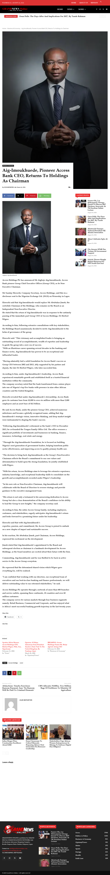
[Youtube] (106, 9)
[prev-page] (3, 753)
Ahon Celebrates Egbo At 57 (98, 240)
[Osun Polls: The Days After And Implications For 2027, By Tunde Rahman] (80, 219)
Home (4, 28)
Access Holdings (13, 663)
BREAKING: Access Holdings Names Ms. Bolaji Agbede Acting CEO (57, 645)
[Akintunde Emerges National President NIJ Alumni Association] (80, 231)
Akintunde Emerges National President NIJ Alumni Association (47, 16)
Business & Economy (14, 28)
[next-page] (7, 753)
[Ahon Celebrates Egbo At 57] (80, 242)
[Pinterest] (14, 673)
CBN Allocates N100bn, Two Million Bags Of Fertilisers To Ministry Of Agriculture (54, 688)
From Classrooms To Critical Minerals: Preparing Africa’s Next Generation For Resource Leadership (35, 745)
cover (21, 663)
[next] (104, 16)
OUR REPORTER (9, 187)
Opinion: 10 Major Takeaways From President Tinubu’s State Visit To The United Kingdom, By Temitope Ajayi (35, 647)
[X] (103, 9)
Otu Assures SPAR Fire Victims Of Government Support (97, 251)
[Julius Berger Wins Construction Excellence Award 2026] (13, 732)
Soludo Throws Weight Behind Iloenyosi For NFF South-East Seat (97, 261)
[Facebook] (96, 9)
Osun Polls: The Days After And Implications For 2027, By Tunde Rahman (97, 219)
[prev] (101, 16)
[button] (101, 2)
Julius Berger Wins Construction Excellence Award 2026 (11, 743)
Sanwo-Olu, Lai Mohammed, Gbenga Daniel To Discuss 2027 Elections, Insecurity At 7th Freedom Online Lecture (97, 205)
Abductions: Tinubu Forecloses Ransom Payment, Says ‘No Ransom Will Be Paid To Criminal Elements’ (18, 688)
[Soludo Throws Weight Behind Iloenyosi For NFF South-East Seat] (80, 262)
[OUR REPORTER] (11, 704)
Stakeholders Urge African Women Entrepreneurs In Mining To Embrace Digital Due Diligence (60, 744)
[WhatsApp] (19, 673)
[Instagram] (100, 9)
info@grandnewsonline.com (18, 848)
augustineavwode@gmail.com (11, 851)
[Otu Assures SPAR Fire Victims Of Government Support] (80, 252)
